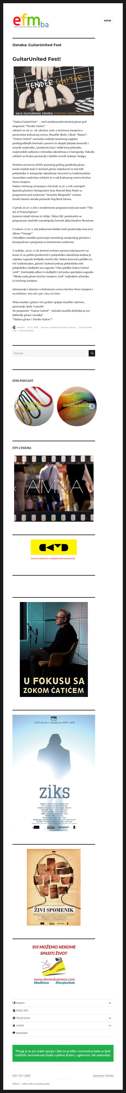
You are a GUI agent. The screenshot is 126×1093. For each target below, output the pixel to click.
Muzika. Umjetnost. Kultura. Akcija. (58, 327)
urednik (21, 327)
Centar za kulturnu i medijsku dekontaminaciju (53, 558)
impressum (98, 1075)
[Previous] (15, 406)
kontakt (110, 1075)
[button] (14, 489)
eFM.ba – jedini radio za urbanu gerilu (30, 1084)
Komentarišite (26, 330)
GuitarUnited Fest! (36, 59)
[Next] (92, 406)
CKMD (27, 1075)
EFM (14, 1075)
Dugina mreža (75, 406)
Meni (107, 20)
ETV (21, 1075)
